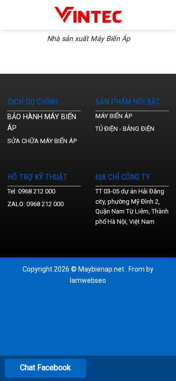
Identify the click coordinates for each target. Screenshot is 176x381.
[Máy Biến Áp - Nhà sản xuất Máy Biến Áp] (88, 15)
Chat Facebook (45, 367)
